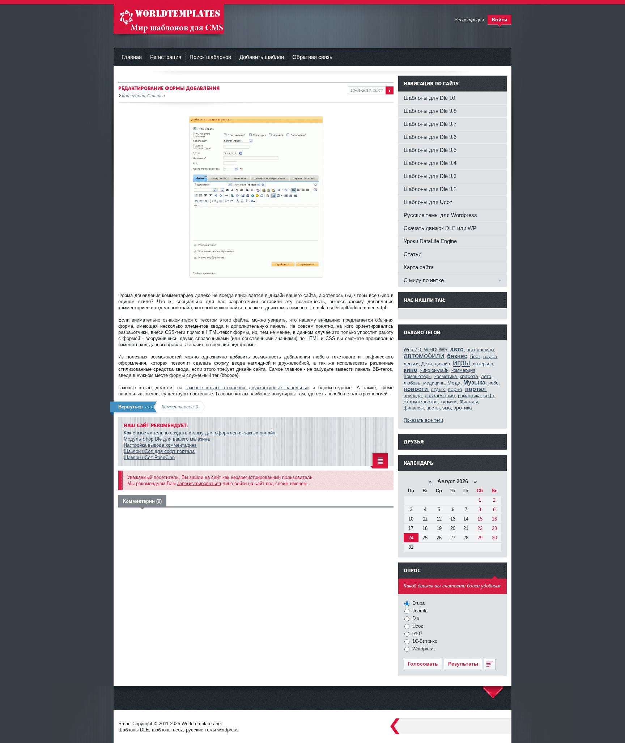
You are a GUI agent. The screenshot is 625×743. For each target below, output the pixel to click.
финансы (414, 408)
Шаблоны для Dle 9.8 (430, 111)
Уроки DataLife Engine (430, 241)
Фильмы (469, 401)
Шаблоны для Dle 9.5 (430, 150)
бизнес (457, 356)
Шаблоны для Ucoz (428, 202)
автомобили (424, 356)
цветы (432, 408)
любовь (412, 383)
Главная (132, 57)
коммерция (463, 370)
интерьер (483, 363)
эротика (463, 408)
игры (461, 362)
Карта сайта (419, 267)
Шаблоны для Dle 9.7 (430, 124)
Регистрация (165, 57)
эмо (446, 408)
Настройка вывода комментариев (160, 445)
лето (486, 376)
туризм (449, 401)
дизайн (442, 363)
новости (416, 389)
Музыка (474, 382)
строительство (421, 401)
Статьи (412, 254)
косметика (445, 376)
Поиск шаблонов (210, 57)
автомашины (480, 349)
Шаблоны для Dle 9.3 (430, 176)
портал (475, 389)
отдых (438, 389)
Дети (426, 363)
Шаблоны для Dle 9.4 (430, 163)
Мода (453, 383)
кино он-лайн (434, 370)
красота (469, 376)
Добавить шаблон (261, 57)
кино (410, 370)
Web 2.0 (412, 349)
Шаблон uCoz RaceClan (149, 457)
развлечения (440, 395)
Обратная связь (312, 57)
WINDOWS (435, 349)
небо (493, 383)
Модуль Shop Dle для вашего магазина (167, 439)
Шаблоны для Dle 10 (429, 98)
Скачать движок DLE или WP (440, 228)
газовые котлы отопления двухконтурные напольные (247, 387)
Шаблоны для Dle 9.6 (430, 137)
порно (455, 389)
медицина (434, 383)
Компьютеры (417, 376)
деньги (411, 363)
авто (457, 349)
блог (475, 356)
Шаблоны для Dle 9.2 (430, 189)
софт (489, 395)
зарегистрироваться (199, 483)
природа (413, 395)
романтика (469, 395)
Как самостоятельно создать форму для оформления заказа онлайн (199, 433)
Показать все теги (423, 420)
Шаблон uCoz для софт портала (159, 451)
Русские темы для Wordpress (440, 215)
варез (490, 356)
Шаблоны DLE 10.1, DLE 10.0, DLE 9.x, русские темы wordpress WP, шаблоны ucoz (169, 18)
